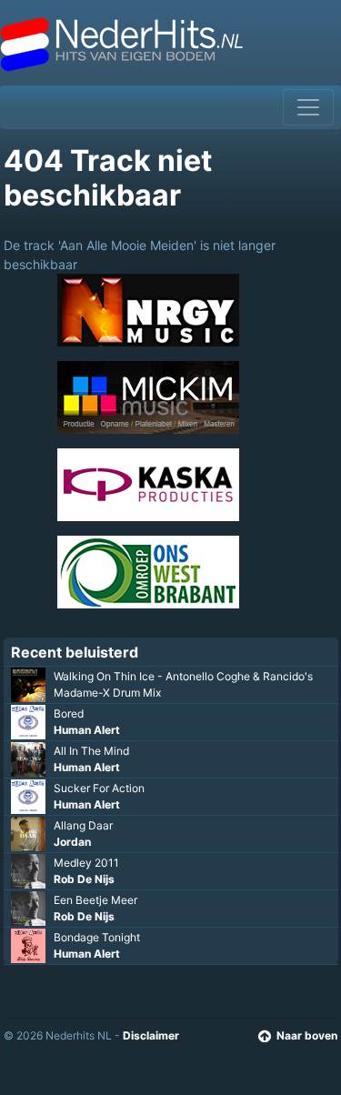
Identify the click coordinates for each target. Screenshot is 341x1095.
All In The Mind (91, 751)
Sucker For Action (99, 788)
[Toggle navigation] (308, 107)
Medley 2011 (86, 862)
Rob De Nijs (84, 879)
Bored (69, 713)
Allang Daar (83, 825)
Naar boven (306, 1035)
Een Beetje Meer (95, 900)
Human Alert (87, 730)
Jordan (72, 842)
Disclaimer (151, 1035)
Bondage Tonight (97, 937)
